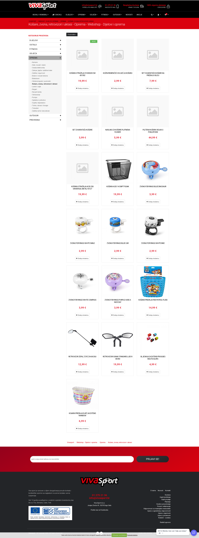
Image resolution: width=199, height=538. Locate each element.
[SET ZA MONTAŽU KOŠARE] (82, 111)
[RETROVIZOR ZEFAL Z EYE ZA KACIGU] (82, 338)
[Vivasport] (43, 6)
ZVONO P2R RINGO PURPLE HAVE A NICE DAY (118, 301)
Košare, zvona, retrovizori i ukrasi (81, 21)
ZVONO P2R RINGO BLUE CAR (118, 243)
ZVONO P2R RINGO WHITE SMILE (82, 243)
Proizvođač (71, 34)
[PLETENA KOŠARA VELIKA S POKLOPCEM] (153, 111)
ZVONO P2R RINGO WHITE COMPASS (82, 300)
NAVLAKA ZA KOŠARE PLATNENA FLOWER (117, 131)
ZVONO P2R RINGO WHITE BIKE (153, 243)
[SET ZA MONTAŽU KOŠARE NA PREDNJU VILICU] (153, 55)
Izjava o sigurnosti (164, 513)
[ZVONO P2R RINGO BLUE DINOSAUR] (153, 168)
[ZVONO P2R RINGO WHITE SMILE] (82, 225)
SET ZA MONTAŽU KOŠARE (82, 130)
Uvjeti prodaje (165, 499)
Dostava (167, 495)
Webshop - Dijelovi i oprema (48, 21)
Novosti (129, 15)
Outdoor (117, 15)
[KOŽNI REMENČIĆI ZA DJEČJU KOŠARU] (117, 55)
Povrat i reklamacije (163, 506)
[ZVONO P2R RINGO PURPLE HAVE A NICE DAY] (117, 281)
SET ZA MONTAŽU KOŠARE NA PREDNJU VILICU (153, 74)
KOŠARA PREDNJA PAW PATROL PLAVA (152, 300)
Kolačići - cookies (164, 518)
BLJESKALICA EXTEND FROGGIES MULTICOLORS (153, 357)
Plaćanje (167, 502)
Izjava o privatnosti (164, 515)
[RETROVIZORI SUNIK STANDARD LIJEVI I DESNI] (117, 338)
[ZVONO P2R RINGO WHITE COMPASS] (82, 281)
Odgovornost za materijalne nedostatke (157, 509)
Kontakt (167, 490)
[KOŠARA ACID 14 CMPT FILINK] (117, 168)
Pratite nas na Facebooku (99, 510)
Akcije (139, 15)
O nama (153, 490)
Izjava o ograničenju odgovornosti (158, 511)
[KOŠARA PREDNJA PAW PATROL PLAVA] (153, 281)
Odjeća (93, 15)
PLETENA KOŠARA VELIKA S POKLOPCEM (153, 131)
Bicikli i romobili (40, 15)
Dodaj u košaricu (83, 88)
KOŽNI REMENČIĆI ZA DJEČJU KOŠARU (117, 73)
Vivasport (32, 21)
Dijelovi (69, 15)
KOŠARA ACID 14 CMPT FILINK (117, 186)
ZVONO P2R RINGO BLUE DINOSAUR (153, 186)
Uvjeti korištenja (165, 497)
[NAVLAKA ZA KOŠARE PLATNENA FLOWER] (117, 111)
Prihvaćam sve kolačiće (119, 535)
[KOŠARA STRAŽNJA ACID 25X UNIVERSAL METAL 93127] (82, 168)
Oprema (81, 15)
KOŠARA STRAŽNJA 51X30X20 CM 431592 (82, 74)
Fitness (104, 15)
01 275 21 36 (99, 495)
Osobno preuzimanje (163, 504)
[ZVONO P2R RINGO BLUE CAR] (117, 225)
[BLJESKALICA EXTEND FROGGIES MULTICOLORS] (153, 338)
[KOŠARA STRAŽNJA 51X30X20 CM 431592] (82, 55)
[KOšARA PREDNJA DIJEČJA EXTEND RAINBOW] (82, 395)
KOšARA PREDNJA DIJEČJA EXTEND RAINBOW (82, 414)
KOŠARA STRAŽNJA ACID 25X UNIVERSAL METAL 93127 (82, 187)
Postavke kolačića (132, 535)
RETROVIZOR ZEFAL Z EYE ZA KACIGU (82, 356)
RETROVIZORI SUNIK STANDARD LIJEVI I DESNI (117, 357)
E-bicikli (58, 15)
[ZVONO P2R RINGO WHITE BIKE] (153, 225)
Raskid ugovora (165, 522)
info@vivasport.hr (99, 498)
